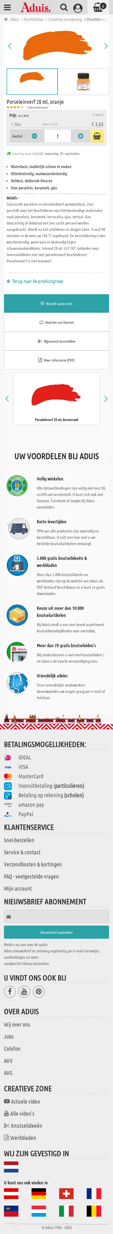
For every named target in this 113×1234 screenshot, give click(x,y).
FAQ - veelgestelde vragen (31, 876)
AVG (8, 1072)
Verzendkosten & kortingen (33, 864)
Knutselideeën (26, 1125)
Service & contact (22, 852)
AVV (8, 1060)
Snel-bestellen (19, 839)
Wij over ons (17, 1024)
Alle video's (22, 1113)
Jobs (9, 1036)
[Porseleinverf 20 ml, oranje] (58, 46)
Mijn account (18, 888)
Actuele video (25, 1101)
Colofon (12, 1048)
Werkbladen (23, 1137)
